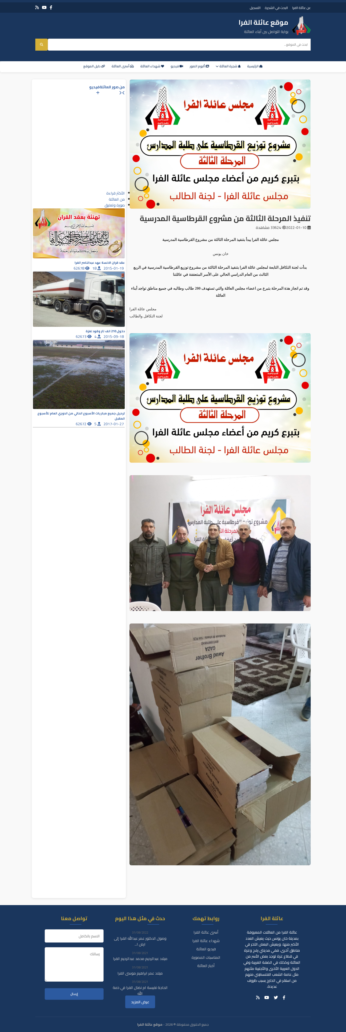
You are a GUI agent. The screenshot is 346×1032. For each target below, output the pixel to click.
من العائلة (117, 199)
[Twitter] (276, 997)
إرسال (74, 994)
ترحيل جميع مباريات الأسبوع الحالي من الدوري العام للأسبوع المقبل (81, 415)
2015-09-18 (114, 336)
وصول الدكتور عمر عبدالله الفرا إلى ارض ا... (140, 941)
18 (94, 268)
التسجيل (255, 7)
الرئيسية (253, 66)
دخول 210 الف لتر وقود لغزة (105, 331)
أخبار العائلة (206, 965)
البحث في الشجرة (276, 7)
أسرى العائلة (121, 66)
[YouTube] (44, 7)
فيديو (175, 66)
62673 (81, 336)
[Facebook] (51, 7)
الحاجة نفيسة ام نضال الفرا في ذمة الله (140, 990)
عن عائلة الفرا (301, 7)
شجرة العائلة (228, 66)
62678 (79, 268)
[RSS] (37, 7)
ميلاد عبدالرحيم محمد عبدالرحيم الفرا (140, 958)
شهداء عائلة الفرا (206, 940)
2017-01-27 (114, 423)
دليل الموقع (92, 66)
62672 (81, 423)
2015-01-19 (114, 268)
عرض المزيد (140, 1001)
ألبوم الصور (197, 66)
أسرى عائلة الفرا (205, 932)
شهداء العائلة (150, 66)
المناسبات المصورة (206, 957)
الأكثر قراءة (115, 193)
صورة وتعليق (115, 205)
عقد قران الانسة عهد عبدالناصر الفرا (100, 263)
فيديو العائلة (206, 948)
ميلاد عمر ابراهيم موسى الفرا (140, 973)
